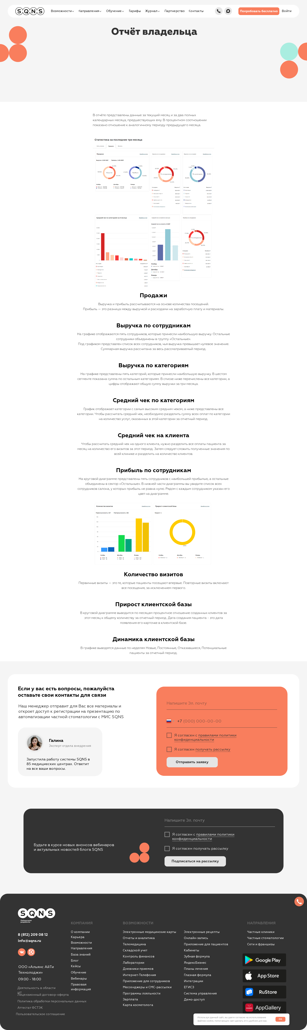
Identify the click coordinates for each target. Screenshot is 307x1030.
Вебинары (79, 979)
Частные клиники (260, 932)
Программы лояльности (141, 993)
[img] (219, 11)
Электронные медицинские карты (149, 932)
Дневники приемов (138, 969)
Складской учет (135, 950)
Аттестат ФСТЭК (30, 1008)
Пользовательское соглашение (40, 1014)
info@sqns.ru (29, 941)
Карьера (77, 937)
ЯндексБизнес (195, 963)
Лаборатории (133, 963)
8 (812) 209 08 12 (33, 935)
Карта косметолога (138, 1005)
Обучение (78, 972)
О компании (80, 932)
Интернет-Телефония (139, 975)
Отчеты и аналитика (139, 938)
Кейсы (76, 966)
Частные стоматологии (265, 938)
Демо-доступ (194, 999)
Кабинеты (191, 950)
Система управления (200, 993)
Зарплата (130, 999)
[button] (258, 11)
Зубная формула (197, 956)
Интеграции (193, 981)
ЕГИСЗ (189, 987)
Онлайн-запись (196, 938)
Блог (75, 961)
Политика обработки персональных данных (52, 1001)
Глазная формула (197, 975)
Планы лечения (196, 969)
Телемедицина (134, 944)
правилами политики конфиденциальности (205, 737)
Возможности (81, 943)
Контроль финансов (138, 956)
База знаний (81, 954)
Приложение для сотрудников (146, 981)
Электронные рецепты (202, 932)
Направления (81, 948)
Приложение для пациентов (206, 944)
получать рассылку (212, 749)
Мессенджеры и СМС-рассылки (147, 987)
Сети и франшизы (261, 944)
